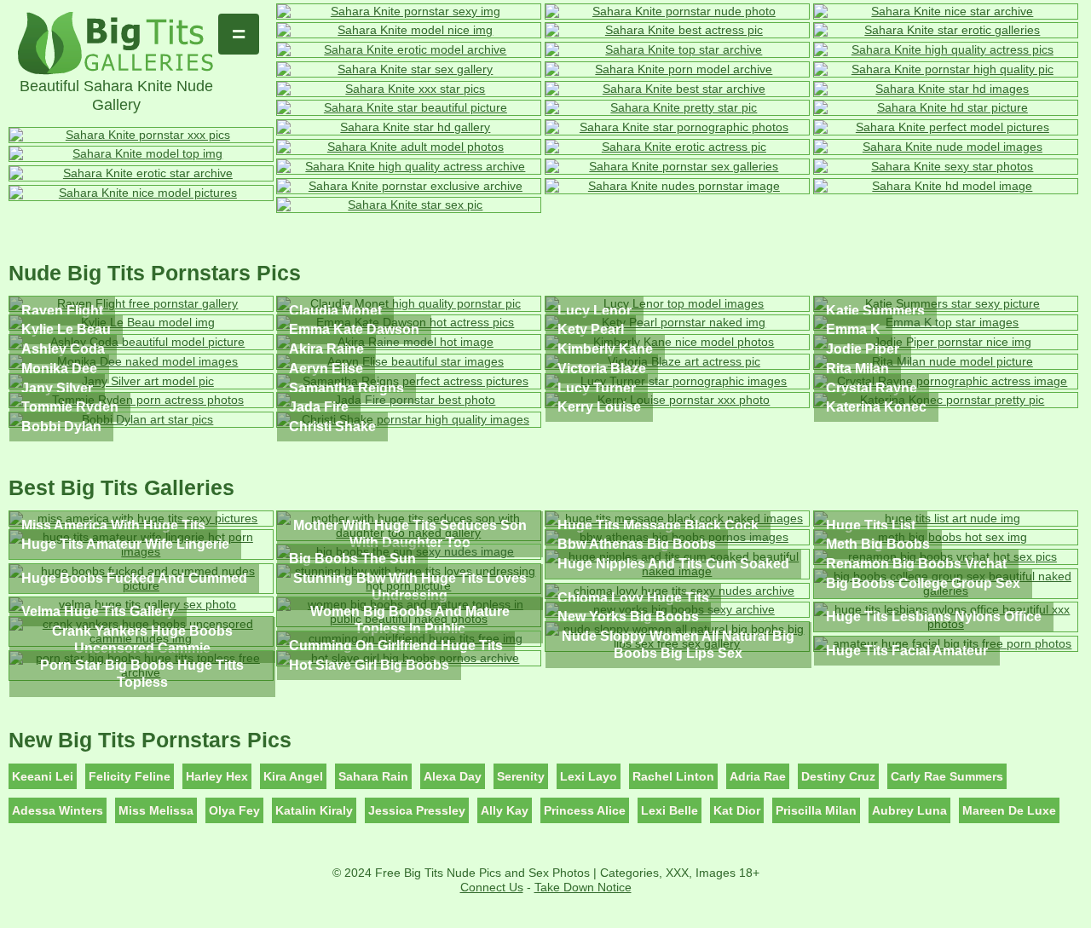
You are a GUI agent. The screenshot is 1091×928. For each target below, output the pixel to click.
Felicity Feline (129, 776)
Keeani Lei (42, 776)
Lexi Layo (588, 776)
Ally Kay (504, 810)
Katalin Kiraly (314, 810)
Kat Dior (736, 810)
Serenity (521, 776)
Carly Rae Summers (947, 776)
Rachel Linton (673, 776)
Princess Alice (585, 810)
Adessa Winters (57, 810)
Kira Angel (293, 776)
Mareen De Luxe (1009, 810)
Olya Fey (234, 810)
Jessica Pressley (416, 810)
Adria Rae (758, 776)
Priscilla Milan (816, 810)
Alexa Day (453, 776)
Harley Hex (217, 776)
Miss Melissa (155, 810)
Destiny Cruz (838, 776)
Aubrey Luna (909, 810)
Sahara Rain (373, 776)
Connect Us (491, 887)
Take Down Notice (583, 887)
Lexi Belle (669, 810)
